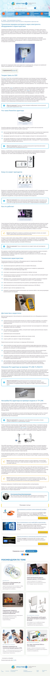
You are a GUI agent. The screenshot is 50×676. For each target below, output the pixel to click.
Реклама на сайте (44, 671)
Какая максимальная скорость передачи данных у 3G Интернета (36, 578)
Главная (4, 20)
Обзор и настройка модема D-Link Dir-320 (25, 123)
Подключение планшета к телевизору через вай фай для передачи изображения (11, 612)
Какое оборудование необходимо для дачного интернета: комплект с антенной (36, 619)
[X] (28, 554)
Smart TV (4, 608)
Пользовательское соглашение (14, 671)
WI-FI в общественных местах (34, 13)
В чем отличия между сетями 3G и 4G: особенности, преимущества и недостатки (25, 185)
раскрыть (14, 70)
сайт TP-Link (23, 427)
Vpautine (21, 3)
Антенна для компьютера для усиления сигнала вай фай (25, 219)
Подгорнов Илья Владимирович (21, 494)
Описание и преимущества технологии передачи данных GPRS (12, 647)
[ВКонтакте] (22, 554)
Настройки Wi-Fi (22, 13)
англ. (5, 78)
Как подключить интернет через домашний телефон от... (31, 510)
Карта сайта (38, 671)
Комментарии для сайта (8, 660)
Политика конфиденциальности (27, 671)
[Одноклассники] (24, 554)
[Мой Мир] (26, 554)
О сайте (2, 671)
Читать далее (43, 518)
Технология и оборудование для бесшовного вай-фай (11, 583)
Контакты (7, 671)
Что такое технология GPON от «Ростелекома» (35, 645)
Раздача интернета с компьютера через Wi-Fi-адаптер (32, 536)
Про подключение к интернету (10, 13)
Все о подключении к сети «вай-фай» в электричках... (31, 522)
